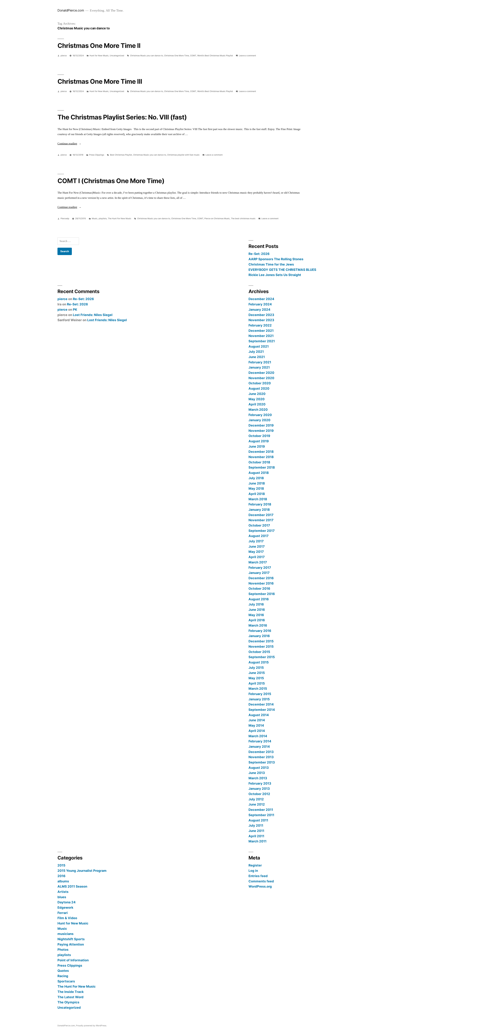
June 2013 (256, 773)
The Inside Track (70, 992)
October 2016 (259, 588)
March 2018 (257, 499)
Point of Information (73, 960)
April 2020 (256, 404)
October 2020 (259, 383)
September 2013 (261, 762)
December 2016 (261, 578)
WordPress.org (260, 886)
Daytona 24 (66, 902)
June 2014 (256, 720)
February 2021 (259, 362)
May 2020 (256, 399)
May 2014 (256, 725)
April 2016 (256, 620)
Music (94, 218)
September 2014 (261, 710)
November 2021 (261, 336)
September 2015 (261, 657)
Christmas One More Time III (99, 81)
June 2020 (256, 394)
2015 (61, 865)
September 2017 (261, 531)
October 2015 (259, 652)
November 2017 (260, 520)
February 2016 (259, 631)
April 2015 (256, 683)
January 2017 (259, 573)
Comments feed (261, 881)
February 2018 (259, 504)
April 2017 (256, 557)
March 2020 (258, 410)
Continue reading (69, 143)
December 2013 (261, 752)
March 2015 (257, 688)
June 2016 (256, 610)
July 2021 (256, 352)
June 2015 (256, 673)
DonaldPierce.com (70, 10)
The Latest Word (70, 997)
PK (75, 309)
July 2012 (256, 799)
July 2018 (256, 478)
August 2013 (258, 768)
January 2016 (259, 636)
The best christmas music (243, 218)
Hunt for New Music (99, 55)
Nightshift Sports (71, 939)
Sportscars (66, 981)
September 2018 (261, 467)
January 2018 (259, 510)
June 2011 (256, 831)
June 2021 (256, 357)
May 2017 (256, 552)
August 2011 (258, 820)
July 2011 (255, 825)
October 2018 (259, 462)
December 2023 (261, 315)
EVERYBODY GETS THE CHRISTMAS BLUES (282, 270)
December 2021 (261, 331)
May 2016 (256, 615)
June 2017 (256, 546)
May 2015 (256, 678)
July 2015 (256, 668)
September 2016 (261, 594)
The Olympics (68, 1002)
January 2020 (259, 420)
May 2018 (256, 488)
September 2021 (261, 341)
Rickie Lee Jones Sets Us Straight (274, 275)
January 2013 (259, 789)
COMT (193, 55)
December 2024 (261, 299)
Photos (62, 949)
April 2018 (256, 494)
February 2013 (259, 783)
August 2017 (258, 536)
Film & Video (67, 918)
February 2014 (259, 741)
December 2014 (261, 704)
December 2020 (261, 373)
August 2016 (258, 599)
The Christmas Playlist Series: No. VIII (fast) (122, 117)
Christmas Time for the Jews (271, 264)
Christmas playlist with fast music (183, 155)
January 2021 (259, 367)
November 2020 (261, 378)
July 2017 (256, 541)
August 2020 (258, 388)
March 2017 (257, 562)
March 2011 (257, 841)
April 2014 (256, 731)
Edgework (65, 907)
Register (255, 865)
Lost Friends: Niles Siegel (92, 315)
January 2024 (259, 309)
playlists (103, 218)
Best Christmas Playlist (121, 155)
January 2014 (259, 746)
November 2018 (261, 457)
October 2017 (259, 525)
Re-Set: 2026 (258, 254)
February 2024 (260, 304)
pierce (64, 55)
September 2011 (261, 815)
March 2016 (257, 625)
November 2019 (261, 431)
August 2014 (258, 715)
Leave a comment (247, 55)
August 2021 (258, 346)
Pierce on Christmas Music (217, 218)
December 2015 (261, 641)
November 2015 (261, 646)
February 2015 (259, 694)
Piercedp (65, 218)
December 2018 (261, 452)
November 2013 (261, 757)
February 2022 (260, 325)
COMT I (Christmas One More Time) (110, 181)
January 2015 (259, 699)
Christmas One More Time (176, 55)
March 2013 (257, 778)
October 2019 (259, 436)
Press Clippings (96, 155)
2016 (61, 876)
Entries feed (258, 876)
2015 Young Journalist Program (82, 871)
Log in (253, 871)
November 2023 (261, 320)
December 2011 (260, 810)
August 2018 (258, 473)
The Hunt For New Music (119, 218)
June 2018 (256, 483)
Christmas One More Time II (98, 45)
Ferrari (62, 913)
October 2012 (259, 794)
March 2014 (257, 736)
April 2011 (256, 836)
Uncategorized (117, 55)
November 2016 (261, 583)
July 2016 (256, 604)
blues (61, 897)
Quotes (63, 971)
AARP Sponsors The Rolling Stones (275, 259)
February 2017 (259, 568)
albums (63, 881)
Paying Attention (70, 944)
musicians (65, 934)
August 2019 (258, 441)
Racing (62, 976)
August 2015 (258, 662)
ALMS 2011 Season (72, 886)
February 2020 (260, 415)
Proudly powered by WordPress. (91, 1025)
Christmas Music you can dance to (146, 55)
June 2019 (256, 446)
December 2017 (260, 515)
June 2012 (256, 804)
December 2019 (261, 425)
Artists (62, 892)
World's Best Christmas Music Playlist (215, 55)
